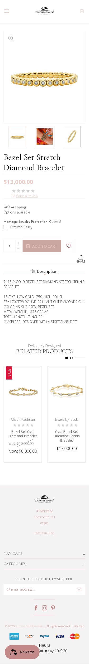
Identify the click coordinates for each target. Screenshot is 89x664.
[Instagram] (44, 607)
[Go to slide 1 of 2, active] (66, 358)
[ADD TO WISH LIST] (69, 246)
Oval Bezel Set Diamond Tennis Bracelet (66, 436)
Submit (79, 589)
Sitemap (79, 626)
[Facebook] (35, 607)
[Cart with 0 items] (81, 11)
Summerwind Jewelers (29, 626)
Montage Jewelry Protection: (32, 221)
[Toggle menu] (6, 10)
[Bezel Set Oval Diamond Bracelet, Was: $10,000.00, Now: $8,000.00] (23, 390)
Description (47, 271)
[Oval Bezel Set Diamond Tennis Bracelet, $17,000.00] (66, 390)
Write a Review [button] (27, 196)
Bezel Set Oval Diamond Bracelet (22, 434)
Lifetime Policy (21, 227)
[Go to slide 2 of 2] (71, 358)
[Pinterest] (53, 607)
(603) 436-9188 (44, 533)
